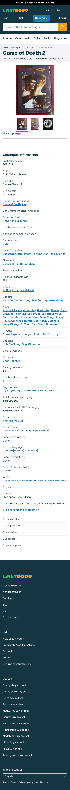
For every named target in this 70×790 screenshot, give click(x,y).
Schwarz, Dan (30, 320)
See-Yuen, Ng (39, 300)
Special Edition (57, 480)
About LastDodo (12, 591)
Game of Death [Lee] (21, 58)
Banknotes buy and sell (16, 723)
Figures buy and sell (14, 717)
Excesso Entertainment (17, 253)
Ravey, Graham (12, 320)
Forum (63, 18)
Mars (35, 317)
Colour (7, 470)
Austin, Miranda (12, 310)
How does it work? (13, 638)
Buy (5, 18)
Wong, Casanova (49, 320)
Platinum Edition (36, 480)
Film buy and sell (12, 748)
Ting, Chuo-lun (31, 344)
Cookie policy (43, 782)
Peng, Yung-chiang (51, 317)
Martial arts (27, 290)
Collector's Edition (14, 480)
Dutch (6, 440)
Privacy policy (26, 782)
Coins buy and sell (13, 698)
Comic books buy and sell (17, 691)
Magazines (60, 38)
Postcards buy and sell (16, 729)
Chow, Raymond (12, 334)
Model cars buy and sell (16, 736)
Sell (21, 18)
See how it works (45, 2)
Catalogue (41, 18)
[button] (58, 10)
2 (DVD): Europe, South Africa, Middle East (28, 390)
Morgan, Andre (32, 334)
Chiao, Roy (29, 310)
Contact (7, 651)
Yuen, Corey (56, 300)
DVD (62, 58)
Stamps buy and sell (14, 685)
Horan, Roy (43, 310)
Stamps (7, 38)
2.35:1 (21, 420)
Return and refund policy (17, 664)
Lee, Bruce (33, 313)
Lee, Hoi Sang (49, 313)
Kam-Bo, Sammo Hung (16, 300)
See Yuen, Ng (50, 334)
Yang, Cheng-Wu (13, 324)
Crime (15, 290)
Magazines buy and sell (16, 710)
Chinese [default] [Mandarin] (20, 450)
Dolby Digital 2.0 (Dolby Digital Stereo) (26, 430)
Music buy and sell (13, 742)
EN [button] (47, 10)
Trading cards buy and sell (17, 755)
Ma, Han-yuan (23, 317)
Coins (37, 38)
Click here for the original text (21, 509)
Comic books (23, 38)
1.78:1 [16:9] (10, 420)
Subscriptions (10, 617)
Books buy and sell (13, 704)
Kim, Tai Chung (17, 313)
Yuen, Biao (30, 324)
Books (47, 38)
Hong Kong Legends (46, 58)
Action (7, 290)
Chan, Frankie (11, 360)
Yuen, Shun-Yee (47, 324)
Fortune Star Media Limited (49, 253)
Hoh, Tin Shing (11, 344)
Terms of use (9, 782)
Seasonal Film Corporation (19, 263)
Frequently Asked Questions (19, 645)
